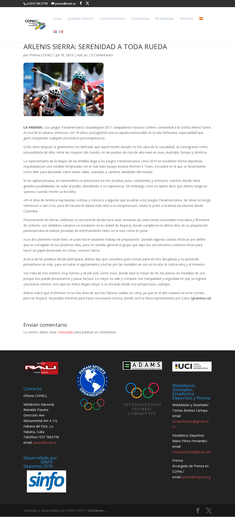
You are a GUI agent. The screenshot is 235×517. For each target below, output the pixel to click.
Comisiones (140, 19)
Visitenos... (97, 510)
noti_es (82, 55)
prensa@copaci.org (196, 477)
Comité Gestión (112, 19)
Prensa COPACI (40, 55)
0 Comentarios (102, 55)
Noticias (186, 19)
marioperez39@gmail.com (191, 452)
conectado (65, 332)
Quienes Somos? (81, 19)
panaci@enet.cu (44, 442)
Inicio (57, 19)
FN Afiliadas (164, 19)
